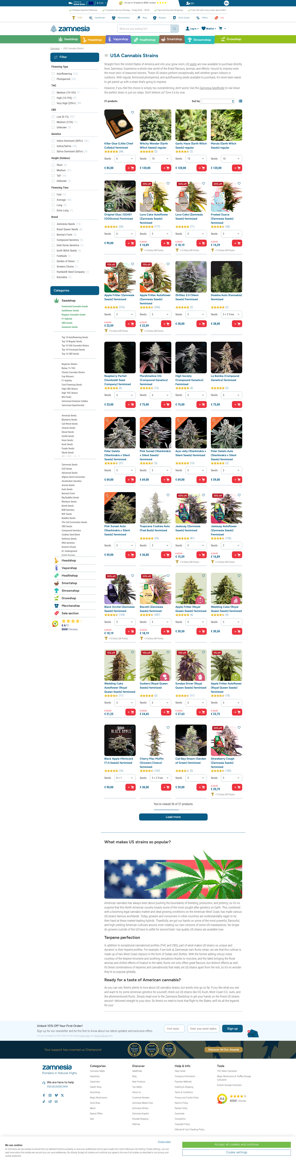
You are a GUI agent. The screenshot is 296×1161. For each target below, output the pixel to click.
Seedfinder (137, 1071)
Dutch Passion (68, 555)
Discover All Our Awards (223, 1049)
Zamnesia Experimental (73, 405)
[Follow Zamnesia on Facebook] (44, 1095)
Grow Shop (95, 1102)
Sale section (70, 613)
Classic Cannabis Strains (73, 372)
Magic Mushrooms (98, 1097)
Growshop (69, 598)
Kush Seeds (67, 444)
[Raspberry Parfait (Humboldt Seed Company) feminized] (120, 357)
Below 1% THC (68, 368)
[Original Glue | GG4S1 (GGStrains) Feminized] (120, 196)
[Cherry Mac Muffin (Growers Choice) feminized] (155, 740)
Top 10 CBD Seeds (70, 353)
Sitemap (136, 1124)
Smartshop (69, 583)
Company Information (185, 1076)
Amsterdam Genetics (72, 481)
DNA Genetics (68, 542)
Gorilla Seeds (68, 436)
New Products (138, 1081)
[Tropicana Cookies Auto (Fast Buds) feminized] (155, 508)
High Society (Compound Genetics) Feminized (189, 380)
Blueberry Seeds (69, 419)
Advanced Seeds (69, 472)
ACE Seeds (67, 468)
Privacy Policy (84, 1036)
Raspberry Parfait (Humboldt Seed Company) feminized (117, 380)
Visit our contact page (57, 1086)
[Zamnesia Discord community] (56, 1101)
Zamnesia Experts (140, 1113)
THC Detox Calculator (227, 1071)
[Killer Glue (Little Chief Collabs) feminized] (120, 125)
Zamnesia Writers (140, 1108)
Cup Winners (68, 376)
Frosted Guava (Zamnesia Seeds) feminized (222, 218)
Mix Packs (66, 397)
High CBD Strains (70, 388)
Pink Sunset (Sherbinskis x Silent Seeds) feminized (155, 455)
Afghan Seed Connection (73, 477)
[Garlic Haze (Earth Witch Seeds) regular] (191, 125)
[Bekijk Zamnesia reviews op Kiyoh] (55, 623)
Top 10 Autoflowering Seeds (75, 337)
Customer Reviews (140, 1097)
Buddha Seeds (68, 518)
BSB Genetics (68, 509)
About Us (136, 1092)
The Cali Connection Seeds (74, 522)
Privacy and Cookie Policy (187, 1097)
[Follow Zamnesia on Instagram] (50, 1095)
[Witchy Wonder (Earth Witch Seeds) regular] (155, 125)
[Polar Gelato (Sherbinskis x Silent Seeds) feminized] (120, 432)
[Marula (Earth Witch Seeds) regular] (226, 125)
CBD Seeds (67, 322)
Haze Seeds (67, 440)
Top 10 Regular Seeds (72, 341)
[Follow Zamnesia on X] (62, 1095)
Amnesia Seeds (69, 415)
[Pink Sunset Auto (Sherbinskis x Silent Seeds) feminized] (120, 508)
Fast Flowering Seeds (72, 384)
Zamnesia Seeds (70, 327)
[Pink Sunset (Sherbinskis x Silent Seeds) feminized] (155, 432)
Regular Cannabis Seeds (73, 314)
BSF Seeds (67, 514)
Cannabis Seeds (97, 1071)
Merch (93, 1108)
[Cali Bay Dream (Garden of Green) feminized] (191, 740)
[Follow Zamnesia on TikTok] (44, 1101)
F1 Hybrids (67, 318)
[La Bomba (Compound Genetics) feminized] (226, 357)
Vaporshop (69, 568)
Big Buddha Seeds (70, 497)
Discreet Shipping (140, 1118)
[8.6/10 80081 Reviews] (73, 621)
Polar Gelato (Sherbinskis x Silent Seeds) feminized (117, 455)
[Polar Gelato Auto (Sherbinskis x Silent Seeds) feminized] (226, 432)
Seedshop (69, 300)
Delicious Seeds (69, 538)
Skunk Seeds (68, 452)
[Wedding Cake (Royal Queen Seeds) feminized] (226, 588)
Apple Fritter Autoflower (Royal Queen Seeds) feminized (226, 687)
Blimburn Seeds (69, 501)
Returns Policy (181, 1102)
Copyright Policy (182, 1124)
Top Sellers (137, 1087)
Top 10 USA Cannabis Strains (75, 345)
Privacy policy (164, 1141)
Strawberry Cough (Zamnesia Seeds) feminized (222, 763)
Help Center (180, 1071)
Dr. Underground (69, 551)
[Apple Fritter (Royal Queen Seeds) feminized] (191, 588)
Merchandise (71, 606)
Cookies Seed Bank (71, 534)
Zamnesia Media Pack (142, 1102)
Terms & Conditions (184, 1092)
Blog (134, 1076)
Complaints (180, 1118)
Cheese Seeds (68, 427)
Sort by (196, 101)
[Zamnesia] (81, 28)
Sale (92, 1118)
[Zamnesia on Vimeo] (56, 1095)
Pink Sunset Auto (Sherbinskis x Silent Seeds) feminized (117, 530)
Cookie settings (236, 1152)
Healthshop (70, 575)
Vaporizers (95, 1081)
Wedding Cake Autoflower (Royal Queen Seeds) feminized (119, 687)
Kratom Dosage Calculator (229, 1085)
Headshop (69, 560)
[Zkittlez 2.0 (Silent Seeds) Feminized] (191, 276)
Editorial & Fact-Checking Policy (189, 1129)
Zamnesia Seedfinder (212, 88)
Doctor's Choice (69, 547)
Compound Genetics (71, 530)
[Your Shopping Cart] (222, 28)
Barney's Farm (68, 493)
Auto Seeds (67, 489)
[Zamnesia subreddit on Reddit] (50, 1101)
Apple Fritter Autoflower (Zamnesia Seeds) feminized (155, 299)
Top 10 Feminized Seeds (73, 349)
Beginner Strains (69, 364)
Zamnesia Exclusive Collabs (75, 401)
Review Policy (181, 1108)
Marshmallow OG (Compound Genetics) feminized (154, 380)
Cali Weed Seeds (70, 423)
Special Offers (96, 1113)
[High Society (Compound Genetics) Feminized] (191, 357)
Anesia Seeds (68, 485)
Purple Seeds (68, 448)
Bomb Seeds (68, 505)
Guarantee (179, 1113)
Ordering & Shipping (184, 1087)
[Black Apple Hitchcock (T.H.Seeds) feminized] (120, 740)
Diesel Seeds (68, 432)
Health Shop (95, 1087)
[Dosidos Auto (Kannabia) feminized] (226, 276)
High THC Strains (70, 392)
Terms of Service (101, 1036)
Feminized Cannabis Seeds (75, 306)
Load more (173, 817)
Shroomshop (70, 591)
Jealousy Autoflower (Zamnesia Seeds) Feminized (224, 530)
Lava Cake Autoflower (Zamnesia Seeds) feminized (154, 218)
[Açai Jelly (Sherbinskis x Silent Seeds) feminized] (191, 432)
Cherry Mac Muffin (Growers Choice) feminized (152, 763)
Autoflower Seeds (70, 310)
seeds (193, 64)
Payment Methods (183, 1081)
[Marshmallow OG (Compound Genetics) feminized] (155, 357)
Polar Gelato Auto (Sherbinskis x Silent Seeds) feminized (223, 455)
